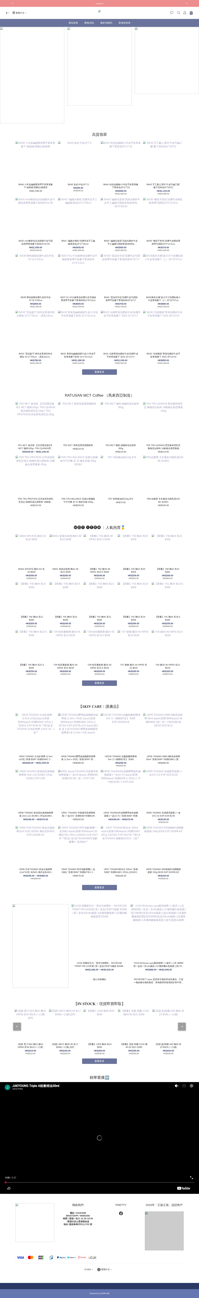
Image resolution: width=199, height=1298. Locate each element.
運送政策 (73, 22)
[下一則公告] (186, 3)
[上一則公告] (12, 3)
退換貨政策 (124, 22)
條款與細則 (106, 22)
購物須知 (89, 22)
